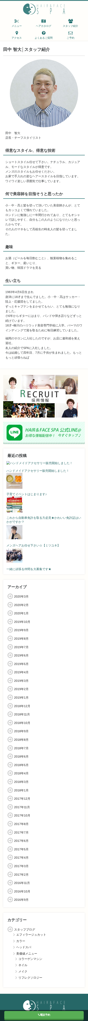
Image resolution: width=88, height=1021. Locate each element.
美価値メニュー (26, 953)
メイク (22, 971)
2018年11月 (22, 714)
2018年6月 (21, 756)
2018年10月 (22, 723)
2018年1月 (21, 790)
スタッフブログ (24, 929)
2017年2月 (21, 874)
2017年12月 (22, 798)
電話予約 (45, 1014)
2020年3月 (21, 596)
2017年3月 (21, 866)
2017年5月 (21, 849)
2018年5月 (21, 765)
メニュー (17, 25)
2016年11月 (22, 883)
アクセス (17, 37)
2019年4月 (21, 672)
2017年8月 (21, 824)
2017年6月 (21, 840)
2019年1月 (21, 697)
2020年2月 (21, 605)
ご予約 (70, 37)
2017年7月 (21, 832)
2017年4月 (21, 857)
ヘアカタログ (43, 25)
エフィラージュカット (31, 934)
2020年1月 (21, 613)
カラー (20, 941)
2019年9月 (21, 630)
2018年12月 (22, 706)
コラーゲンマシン (30, 959)
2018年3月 (21, 782)
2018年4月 (21, 773)
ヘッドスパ (23, 947)
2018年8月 (21, 739)
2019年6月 (21, 655)
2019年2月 (21, 689)
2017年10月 (22, 815)
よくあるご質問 (44, 37)
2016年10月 (22, 891)
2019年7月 (21, 647)
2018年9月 (21, 731)
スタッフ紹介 (70, 25)
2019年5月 (21, 664)
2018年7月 (21, 748)
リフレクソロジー (30, 977)
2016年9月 (21, 899)
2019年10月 (22, 621)
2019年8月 (21, 638)
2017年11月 (22, 807)
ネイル (22, 965)
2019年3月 (21, 680)
